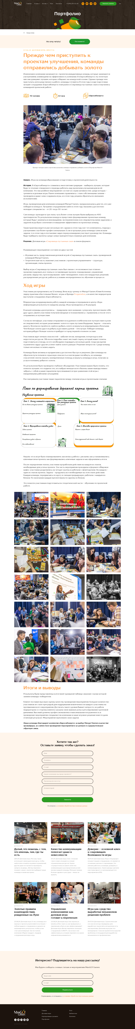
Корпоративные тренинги (50, 1016)
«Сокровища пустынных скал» (60, 241)
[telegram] (91, 3)
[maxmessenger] (95, 3)
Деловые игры (46, 1013)
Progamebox (80, 294)
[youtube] (87, 3)
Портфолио (45, 1019)
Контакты (59, 3)
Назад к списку (30, 33)
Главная (29, 3)
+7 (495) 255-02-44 (72, 3)
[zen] (27, 1020)
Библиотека (73, 1013)
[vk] (83, 3)
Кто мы (44, 3)
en (120, 3)
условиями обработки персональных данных (72, 806)
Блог (51, 3)
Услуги (36, 3)
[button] (108, 3)
